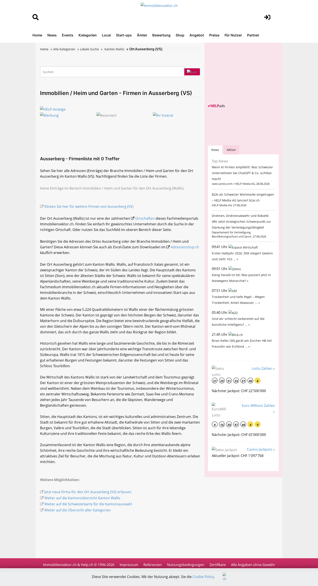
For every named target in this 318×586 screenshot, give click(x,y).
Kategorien (88, 35)
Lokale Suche (89, 49)
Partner (253, 35)
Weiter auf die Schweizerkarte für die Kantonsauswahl (88, 504)
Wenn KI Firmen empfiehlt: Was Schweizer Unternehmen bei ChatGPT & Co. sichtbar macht (242, 173)
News (52, 35)
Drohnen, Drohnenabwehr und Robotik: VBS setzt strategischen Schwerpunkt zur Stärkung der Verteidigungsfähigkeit (241, 221)
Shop (180, 35)
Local (106, 35)
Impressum (129, 564)
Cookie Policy (203, 576)
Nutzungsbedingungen (185, 564)
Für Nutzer (233, 35)
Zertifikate (217, 564)
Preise (214, 35)
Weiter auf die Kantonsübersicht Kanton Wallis (82, 498)
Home (37, 35)
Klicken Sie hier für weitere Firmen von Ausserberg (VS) (88, 206)
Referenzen (152, 564)
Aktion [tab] (231, 150)
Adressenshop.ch (185, 247)
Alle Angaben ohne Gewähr (253, 564)
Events (67, 35)
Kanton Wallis (114, 49)
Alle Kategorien (64, 49)
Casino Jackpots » (261, 449)
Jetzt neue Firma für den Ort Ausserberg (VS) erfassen (87, 491)
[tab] (215, 149)
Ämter (142, 35)
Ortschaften (145, 218)
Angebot (197, 35)
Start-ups (124, 35)
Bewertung (161, 35)
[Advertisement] (240, 73)
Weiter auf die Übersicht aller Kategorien (77, 510)
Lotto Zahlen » (263, 368)
